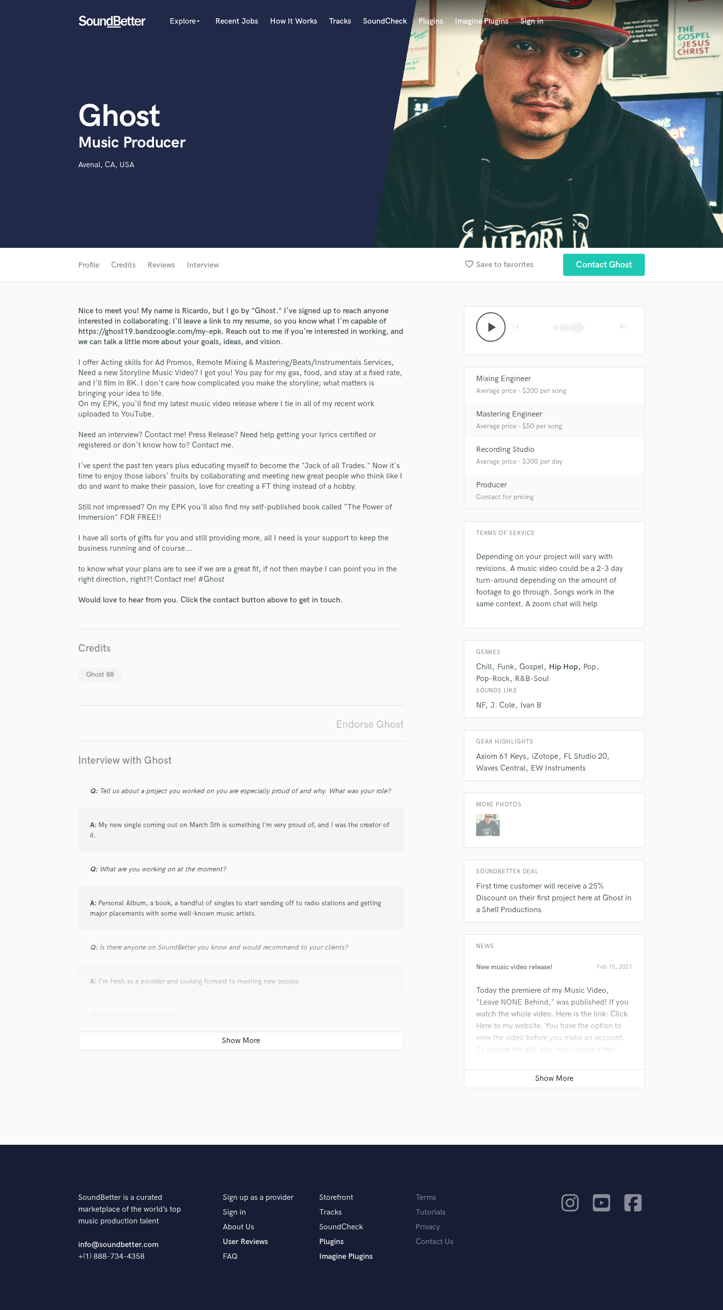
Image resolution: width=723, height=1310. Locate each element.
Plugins (431, 21)
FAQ (230, 1256)
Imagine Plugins (482, 21)
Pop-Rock (493, 679)
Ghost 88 (100, 674)
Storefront (336, 1197)
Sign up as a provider (258, 1197)
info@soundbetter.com (118, 1245)
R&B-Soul (532, 679)
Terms (426, 1197)
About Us (238, 1227)
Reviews (161, 265)
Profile (88, 265)
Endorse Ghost (370, 724)
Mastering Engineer (509, 414)
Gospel (531, 667)
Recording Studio (505, 449)
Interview (203, 265)
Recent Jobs (236, 21)
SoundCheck (385, 21)
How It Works (293, 21)
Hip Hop (563, 667)
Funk (505, 667)
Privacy (428, 1227)
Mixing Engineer (503, 379)
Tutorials (431, 1212)
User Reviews (245, 1242)
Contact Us (434, 1242)
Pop (589, 667)
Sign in (531, 21)
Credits (123, 265)
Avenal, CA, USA (106, 165)
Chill (484, 667)
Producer (491, 485)
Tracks (340, 21)
